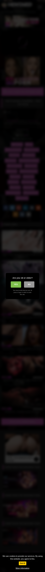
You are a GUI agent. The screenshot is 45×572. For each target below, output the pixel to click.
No (29, 284)
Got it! (22, 563)
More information (22, 568)
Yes (16, 284)
